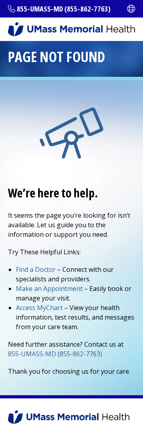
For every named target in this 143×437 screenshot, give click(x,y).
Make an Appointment (49, 288)
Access (39, 307)
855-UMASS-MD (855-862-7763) (63, 9)
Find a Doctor (36, 269)
